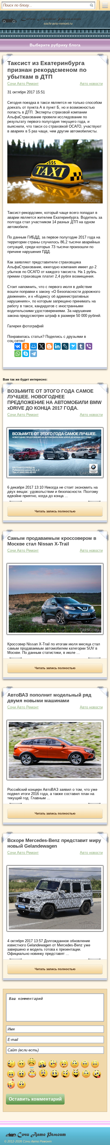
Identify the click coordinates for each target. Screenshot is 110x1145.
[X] (41, 345)
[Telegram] (33, 352)
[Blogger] (49, 345)
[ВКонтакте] (17, 345)
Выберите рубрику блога (55, 45)
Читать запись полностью (55, 511)
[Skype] (25, 352)
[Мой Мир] (33, 345)
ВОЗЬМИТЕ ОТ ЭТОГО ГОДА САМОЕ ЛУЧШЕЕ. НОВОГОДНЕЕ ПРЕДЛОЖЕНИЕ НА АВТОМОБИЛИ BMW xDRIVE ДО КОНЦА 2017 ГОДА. (54, 399)
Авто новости (91, 83)
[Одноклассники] (25, 345)
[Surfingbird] (73, 345)
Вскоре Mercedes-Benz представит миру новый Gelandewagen (54, 843)
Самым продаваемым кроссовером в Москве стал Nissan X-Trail (51, 541)
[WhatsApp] (17, 352)
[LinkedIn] (57, 345)
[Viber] (88, 345)
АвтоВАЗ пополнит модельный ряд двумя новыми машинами (49, 697)
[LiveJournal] (65, 345)
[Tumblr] (81, 345)
